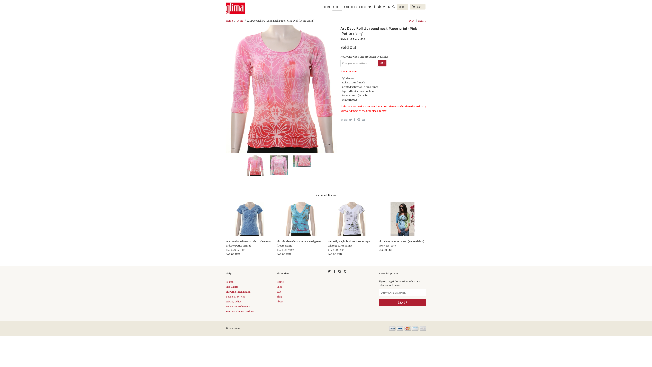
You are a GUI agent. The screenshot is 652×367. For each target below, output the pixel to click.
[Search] (393, 7)
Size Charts (232, 286)
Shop (337, 7)
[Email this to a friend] (363, 119)
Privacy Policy (233, 301)
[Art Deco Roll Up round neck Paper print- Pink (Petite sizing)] (281, 89)
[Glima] (237, 8)
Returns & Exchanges (238, 306)
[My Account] (388, 7)
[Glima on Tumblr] (384, 7)
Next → (422, 20)
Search (229, 282)
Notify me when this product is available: (364, 56)
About (363, 7)
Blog (354, 7)
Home (327, 7)
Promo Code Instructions (240, 311)
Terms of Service (235, 296)
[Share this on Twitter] (350, 119)
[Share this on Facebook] (354, 119)
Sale (346, 7)
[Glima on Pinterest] (379, 7)
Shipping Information (238, 291)
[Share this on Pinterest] (358, 119)
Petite (240, 20)
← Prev (410, 20)
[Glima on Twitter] (369, 7)
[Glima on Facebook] (374, 7)
